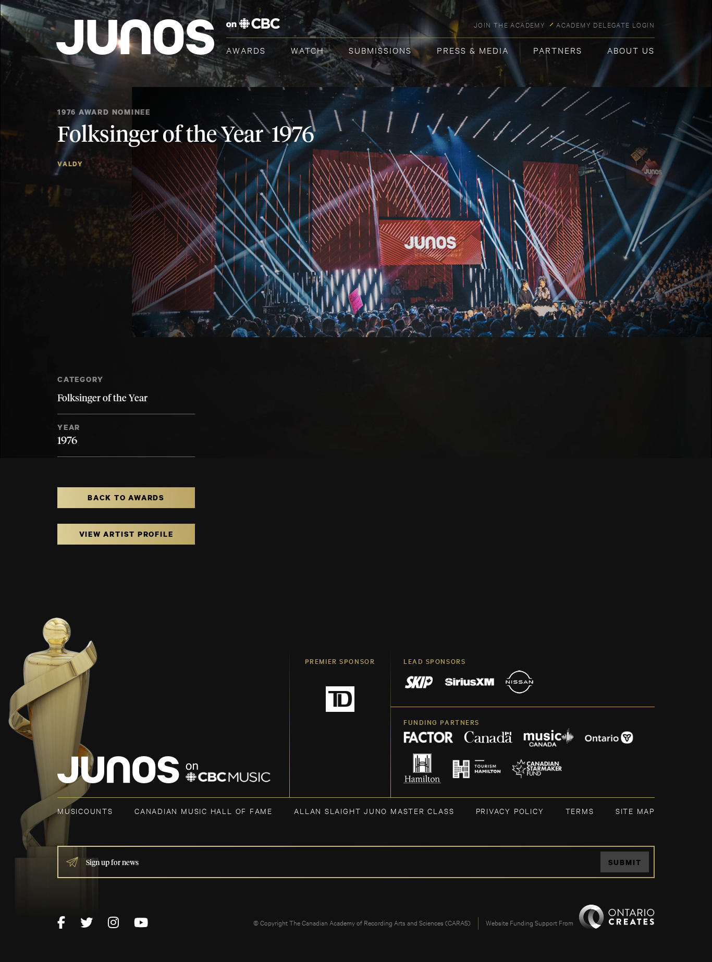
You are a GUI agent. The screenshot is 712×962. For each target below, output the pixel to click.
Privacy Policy (510, 811)
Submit (625, 862)
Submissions (380, 49)
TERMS (580, 811)
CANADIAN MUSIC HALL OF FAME (203, 811)
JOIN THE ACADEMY (509, 24)
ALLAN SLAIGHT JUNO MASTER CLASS (374, 811)
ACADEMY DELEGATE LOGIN (605, 24)
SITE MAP (635, 811)
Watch (307, 49)
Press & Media (473, 49)
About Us (631, 49)
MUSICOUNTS (85, 811)
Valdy (70, 163)
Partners (557, 49)
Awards (246, 49)
